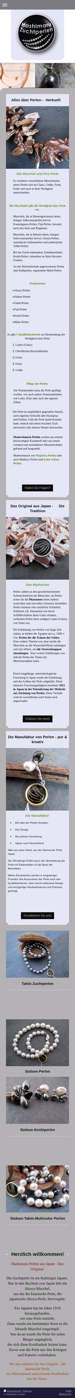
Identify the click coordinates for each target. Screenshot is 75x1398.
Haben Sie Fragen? (37, 487)
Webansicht (65, 1394)
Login (68, 1390)
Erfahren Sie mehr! (37, 718)
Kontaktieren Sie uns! (37, 915)
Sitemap (27, 1391)
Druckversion (14, 1391)
